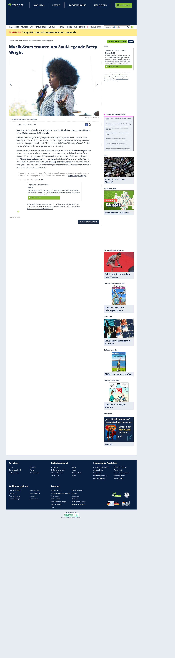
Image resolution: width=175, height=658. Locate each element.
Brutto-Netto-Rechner (121, 473)
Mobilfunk (39, 5)
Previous (11, 84)
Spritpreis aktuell (15, 470)
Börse (11, 467)
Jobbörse (33, 467)
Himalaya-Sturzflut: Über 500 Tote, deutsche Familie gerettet (118, 118)
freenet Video (34, 490)
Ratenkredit (118, 470)
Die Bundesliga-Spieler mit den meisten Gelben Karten (117, 133)
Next (97, 84)
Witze (74, 475)
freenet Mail (97, 473)
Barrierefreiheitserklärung (60, 493)
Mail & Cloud (100, 5)
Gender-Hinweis (77, 490)
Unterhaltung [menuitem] (40, 27)
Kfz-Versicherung (99, 478)
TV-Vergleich (118, 478)
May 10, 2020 (39, 180)
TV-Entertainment (77, 5)
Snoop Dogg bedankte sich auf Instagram (38, 159)
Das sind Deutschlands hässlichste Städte (116, 143)
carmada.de (34, 499)
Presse (74, 493)
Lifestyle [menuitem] (52, 27)
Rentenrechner (119, 475)
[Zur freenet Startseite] (16, 5)
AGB (52, 507)
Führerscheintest (57, 473)
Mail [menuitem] (76, 27)
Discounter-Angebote (100, 467)
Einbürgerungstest (57, 470)
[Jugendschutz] (71, 515)
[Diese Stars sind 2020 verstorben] (54, 86)
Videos (74, 470)
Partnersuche (34, 473)
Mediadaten (76, 496)
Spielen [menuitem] (69, 27)
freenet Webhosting (100, 475)
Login (131, 41)
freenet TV (12, 493)
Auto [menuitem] (31, 27)
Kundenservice (56, 490)
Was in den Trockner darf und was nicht (115, 138)
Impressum (55, 496)
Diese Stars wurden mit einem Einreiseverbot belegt (118, 124)
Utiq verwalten (56, 504)
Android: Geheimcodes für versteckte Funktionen (118, 148)
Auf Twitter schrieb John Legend (74, 150)
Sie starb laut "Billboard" (74, 137)
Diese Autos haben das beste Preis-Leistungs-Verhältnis (117, 128)
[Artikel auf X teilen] (90, 124)
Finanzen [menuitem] (24, 27)
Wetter (32, 470)
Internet (56, 5)
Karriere (75, 499)
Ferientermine (14, 473)
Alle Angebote (125, 5)
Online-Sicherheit (120, 467)
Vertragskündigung (78, 501)
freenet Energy (14, 499)
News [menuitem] (11, 27)
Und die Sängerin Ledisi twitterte (58, 162)
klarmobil (33, 496)
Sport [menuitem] (17, 27)
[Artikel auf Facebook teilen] (86, 124)
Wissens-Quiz (76, 473)
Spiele (74, 467)
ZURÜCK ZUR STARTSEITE (88, 222)
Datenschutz (55, 499)
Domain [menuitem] (82, 27)
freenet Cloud (98, 470)
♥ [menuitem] (87, 27)
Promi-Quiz (55, 475)
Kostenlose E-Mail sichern (117, 41)
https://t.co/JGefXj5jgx (77, 175)
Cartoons (54, 467)
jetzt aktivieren (36, 198)
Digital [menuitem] (61, 27)
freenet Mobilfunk (15, 490)
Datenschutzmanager (58, 501)
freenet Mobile (35, 493)
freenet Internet (14, 496)
